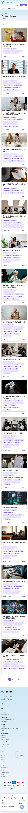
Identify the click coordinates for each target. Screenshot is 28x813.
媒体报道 (16, 751)
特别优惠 (3, 776)
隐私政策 (3, 757)
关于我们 (3, 753)
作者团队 (3, 755)
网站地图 (3, 774)
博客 (2, 751)
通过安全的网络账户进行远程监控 (8, 719)
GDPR (16, 765)
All (3, 24)
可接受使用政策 (4, 767)
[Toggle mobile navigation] (25, 2)
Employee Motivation (8, 329)
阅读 (23, 56)
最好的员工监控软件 (19, 763)
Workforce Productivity (8, 294)
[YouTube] (9, 704)
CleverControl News (8, 629)
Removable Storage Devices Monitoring (9, 728)
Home (3, 8)
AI (13, 627)
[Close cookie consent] (25, 795)
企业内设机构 (4, 712)
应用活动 (3, 737)
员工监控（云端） (5, 710)
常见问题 (3, 761)
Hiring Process (7, 121)
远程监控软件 (4, 717)
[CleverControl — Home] (12, 2)
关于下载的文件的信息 (19, 755)
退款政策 (16, 757)
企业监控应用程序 (5, 744)
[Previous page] (7, 679)
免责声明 (3, 763)
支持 (15, 761)
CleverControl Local (5, 714)
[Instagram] (2, 704)
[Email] (15, 704)
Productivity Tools (7, 87)
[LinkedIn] (12, 704)
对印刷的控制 (4, 730)
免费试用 (23, 5)
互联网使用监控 (4, 733)
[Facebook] (6, 704)
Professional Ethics (7, 255)
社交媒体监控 (4, 741)
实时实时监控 (4, 721)
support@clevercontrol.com (6, 699)
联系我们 (3, 770)
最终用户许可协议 (5, 772)
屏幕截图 (3, 726)
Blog (6, 8)
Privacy (21, 158)
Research (22, 666)
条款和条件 (3, 765)
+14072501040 (4, 701)
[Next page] (21, 679)
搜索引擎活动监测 (5, 739)
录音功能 (3, 724)
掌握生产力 (3, 746)
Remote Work (6, 124)
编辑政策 (3, 759)
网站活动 (3, 735)
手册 (15, 753)
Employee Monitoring (8, 50)
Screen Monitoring (12, 405)
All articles (4, 13)
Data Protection (7, 158)
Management (6, 48)
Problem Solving (7, 53)
